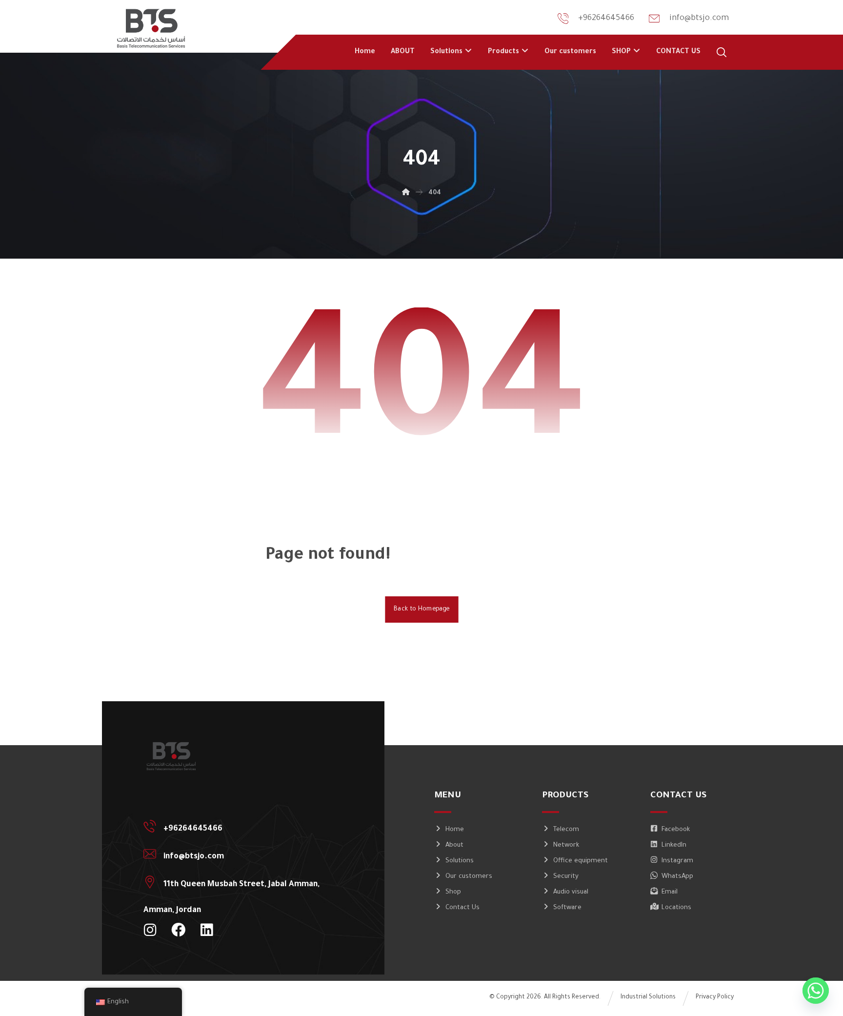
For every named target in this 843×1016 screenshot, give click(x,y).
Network (566, 845)
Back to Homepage (421, 609)
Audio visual (570, 892)
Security (566, 876)
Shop (453, 892)
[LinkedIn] (206, 930)
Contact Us (462, 908)
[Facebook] (178, 930)
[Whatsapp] (816, 990)
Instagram (677, 861)
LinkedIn (674, 845)
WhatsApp (677, 876)
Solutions (459, 861)
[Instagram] (150, 930)
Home (454, 829)
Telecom (566, 829)
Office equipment (580, 861)
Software (567, 908)
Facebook (676, 829)
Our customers (468, 876)
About (454, 845)
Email (670, 892)
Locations (676, 908)
